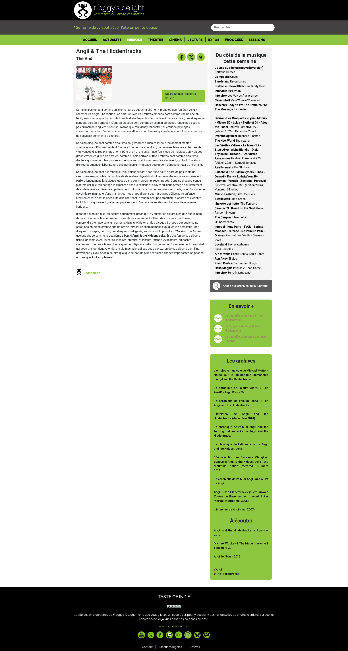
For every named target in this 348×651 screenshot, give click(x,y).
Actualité (112, 40)
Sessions (257, 40)
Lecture (195, 40)
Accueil (91, 40)
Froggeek (234, 40)
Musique (134, 40)
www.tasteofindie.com (174, 626)
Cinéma (175, 40)
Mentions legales (170, 647)
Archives (194, 647)
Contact (147, 647)
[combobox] (243, 27)
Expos (213, 40)
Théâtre (155, 40)
